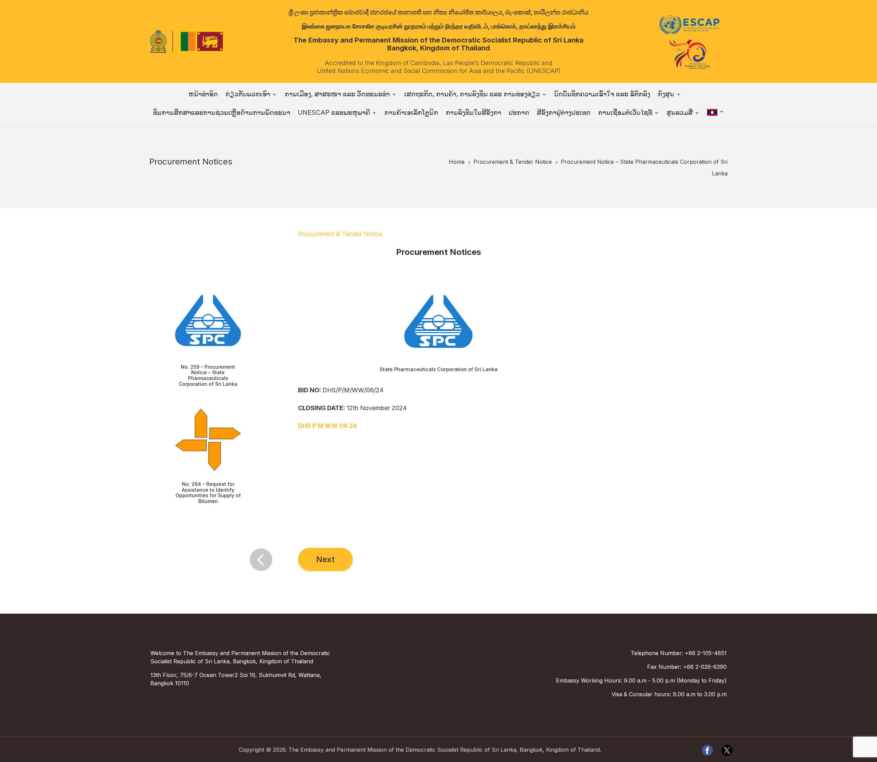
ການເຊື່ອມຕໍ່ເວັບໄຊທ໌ (625, 113)
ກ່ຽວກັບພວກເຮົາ (247, 95)
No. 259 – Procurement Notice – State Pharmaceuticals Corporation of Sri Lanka (208, 375)
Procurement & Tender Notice (340, 233)
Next (325, 559)
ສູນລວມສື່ (680, 113)
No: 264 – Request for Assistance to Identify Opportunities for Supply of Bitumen (208, 492)
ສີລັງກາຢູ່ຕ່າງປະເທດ (564, 113)
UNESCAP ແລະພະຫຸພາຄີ (334, 113)
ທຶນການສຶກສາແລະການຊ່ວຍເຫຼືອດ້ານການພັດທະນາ (221, 113)
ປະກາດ (519, 113)
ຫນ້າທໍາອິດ (203, 95)
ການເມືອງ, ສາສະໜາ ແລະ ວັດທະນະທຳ (337, 95)
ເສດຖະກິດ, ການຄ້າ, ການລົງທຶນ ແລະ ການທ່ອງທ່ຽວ (472, 95)
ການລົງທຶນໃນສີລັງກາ (473, 113)
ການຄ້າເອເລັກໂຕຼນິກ (411, 113)
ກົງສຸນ (666, 95)
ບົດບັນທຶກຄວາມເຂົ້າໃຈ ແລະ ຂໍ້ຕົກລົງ (602, 95)
